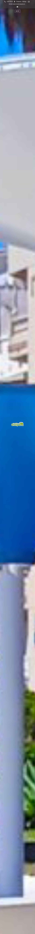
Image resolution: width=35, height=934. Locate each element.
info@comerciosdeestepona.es (17, 4)
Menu (17, 11)
